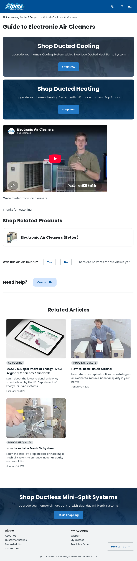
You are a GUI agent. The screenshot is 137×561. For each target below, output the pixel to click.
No (66, 262)
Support (75, 535)
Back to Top (119, 546)
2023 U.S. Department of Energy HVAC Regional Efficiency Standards (34, 371)
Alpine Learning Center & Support (20, 17)
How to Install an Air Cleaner (92, 369)
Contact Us (44, 282)
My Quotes (77, 540)
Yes (49, 262)
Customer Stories (16, 540)
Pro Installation (14, 544)
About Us (10, 535)
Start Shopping (69, 515)
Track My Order (80, 544)
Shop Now (68, 66)
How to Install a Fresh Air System (30, 448)
